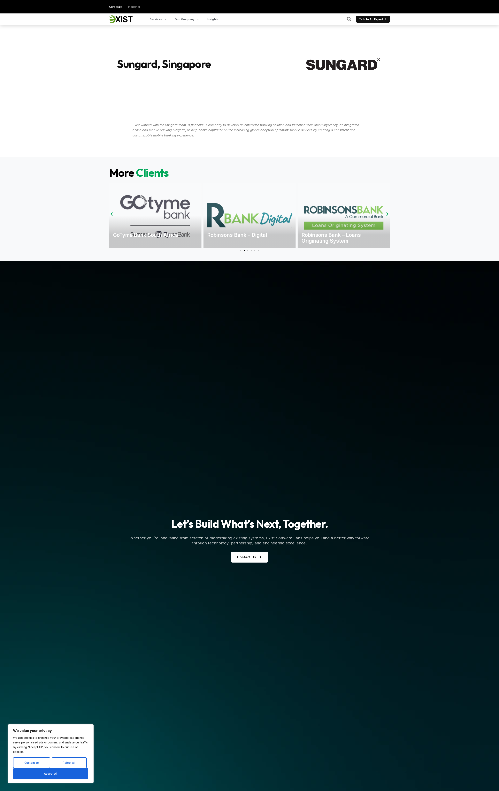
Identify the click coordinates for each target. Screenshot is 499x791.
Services (156, 19)
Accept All (51, 773)
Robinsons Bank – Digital (237, 235)
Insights (213, 19)
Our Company (185, 19)
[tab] (115, 6)
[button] (111, 214)
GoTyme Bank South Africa (145, 235)
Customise (31, 762)
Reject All (69, 762)
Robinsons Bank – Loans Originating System (331, 238)
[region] (51, 753)
